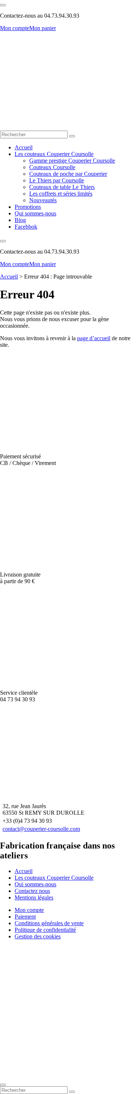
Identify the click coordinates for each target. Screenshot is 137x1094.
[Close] (3, 1085)
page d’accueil (93, 338)
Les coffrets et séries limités (60, 193)
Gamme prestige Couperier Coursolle (72, 160)
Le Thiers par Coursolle (56, 180)
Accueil (24, 147)
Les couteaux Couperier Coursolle (54, 154)
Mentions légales (34, 897)
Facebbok (26, 226)
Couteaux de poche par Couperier (68, 174)
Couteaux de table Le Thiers (62, 187)
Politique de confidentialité (45, 930)
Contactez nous (32, 891)
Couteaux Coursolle (52, 167)
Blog (20, 220)
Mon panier (42, 28)
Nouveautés (43, 200)
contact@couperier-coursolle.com (41, 829)
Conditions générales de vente (49, 923)
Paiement (25, 916)
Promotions (28, 207)
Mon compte (14, 28)
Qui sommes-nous (35, 213)
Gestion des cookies (38, 936)
